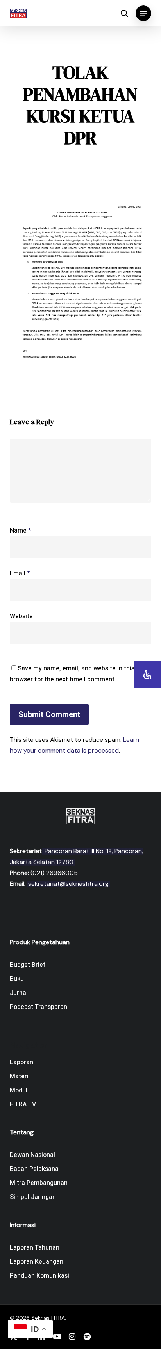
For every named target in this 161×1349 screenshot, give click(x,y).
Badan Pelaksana (34, 1169)
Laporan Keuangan (36, 1261)
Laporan (21, 1062)
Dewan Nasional (32, 1155)
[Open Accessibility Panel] (147, 674)
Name (20, 530)
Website (21, 616)
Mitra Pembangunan (39, 1183)
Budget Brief (28, 965)
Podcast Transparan (38, 1007)
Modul (18, 1090)
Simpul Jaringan (33, 1197)
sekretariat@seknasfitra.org (68, 884)
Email (20, 573)
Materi (19, 1076)
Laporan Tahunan (34, 1247)
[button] (143, 13)
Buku (17, 979)
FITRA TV (23, 1104)
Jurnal (19, 993)
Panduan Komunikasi (39, 1275)
